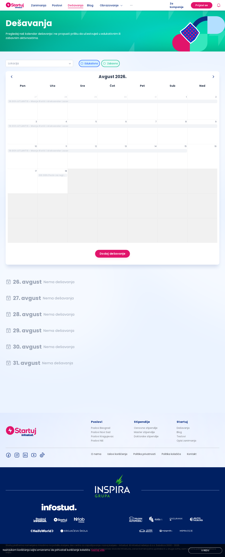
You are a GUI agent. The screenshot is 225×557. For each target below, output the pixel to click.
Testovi (181, 436)
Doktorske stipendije (146, 436)
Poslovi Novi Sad (100, 432)
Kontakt (192, 454)
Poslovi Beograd (100, 428)
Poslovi (57, 5)
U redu (205, 550)
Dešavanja (183, 428)
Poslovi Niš (97, 440)
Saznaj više (98, 550)
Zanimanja (38, 5)
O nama (96, 454)
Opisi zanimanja (186, 440)
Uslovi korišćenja (117, 454)
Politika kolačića (171, 454)
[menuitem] (41, 5)
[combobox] (38, 63)
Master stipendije (144, 432)
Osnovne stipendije (146, 428)
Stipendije (142, 422)
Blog (90, 5)
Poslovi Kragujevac (102, 436)
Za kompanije (177, 5)
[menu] (100, 5)
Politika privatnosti (144, 454)
